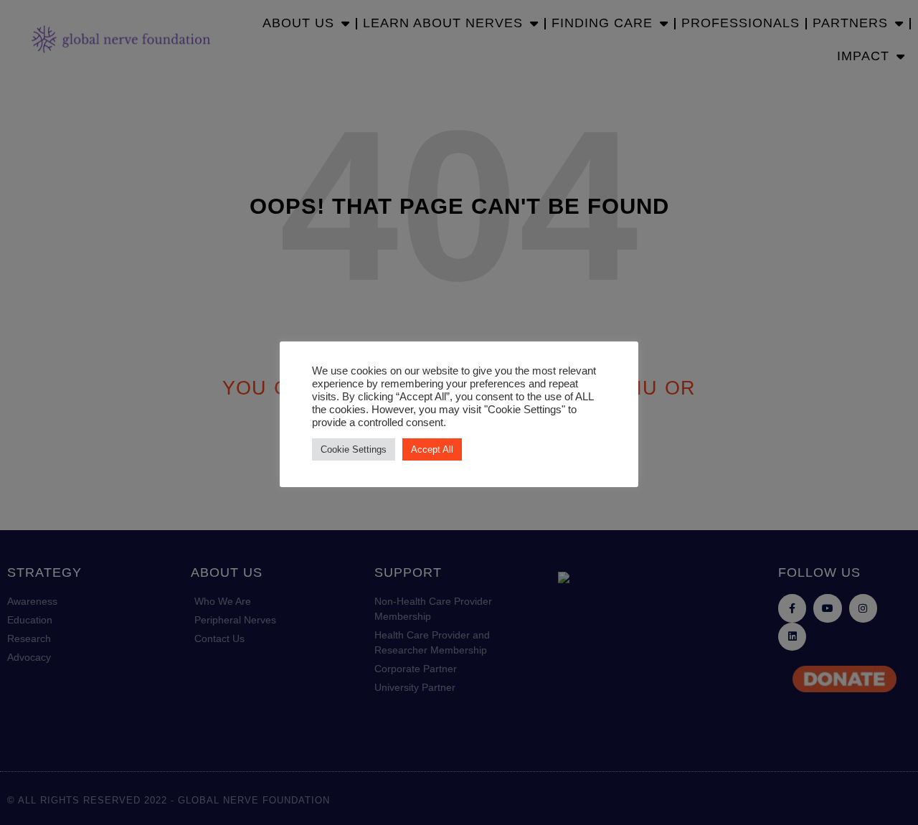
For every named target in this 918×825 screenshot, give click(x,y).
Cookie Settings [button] (354, 449)
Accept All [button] (432, 449)
